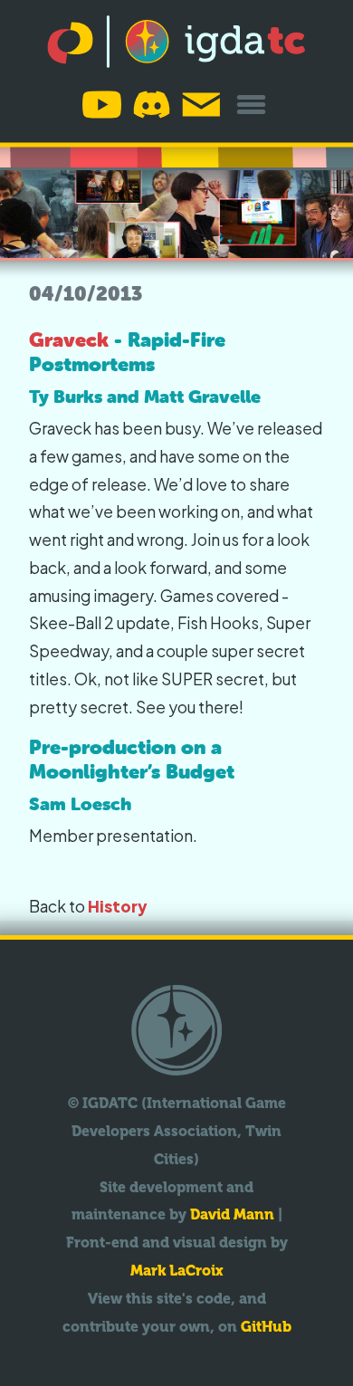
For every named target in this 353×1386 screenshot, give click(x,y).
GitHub (266, 1326)
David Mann (232, 1214)
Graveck (69, 340)
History (118, 906)
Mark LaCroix (177, 1270)
